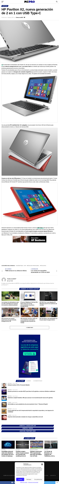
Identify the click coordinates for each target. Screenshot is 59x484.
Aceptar (20, 479)
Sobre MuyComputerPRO (10, 475)
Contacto (53, 475)
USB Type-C (40, 227)
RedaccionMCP (19, 17)
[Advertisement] (29, 254)
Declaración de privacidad (33, 482)
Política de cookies (23, 482)
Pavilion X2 (43, 265)
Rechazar (29, 479)
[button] (42, 464)
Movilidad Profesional (33, 265)
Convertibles (19, 265)
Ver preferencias (38, 479)
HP (2, 64)
